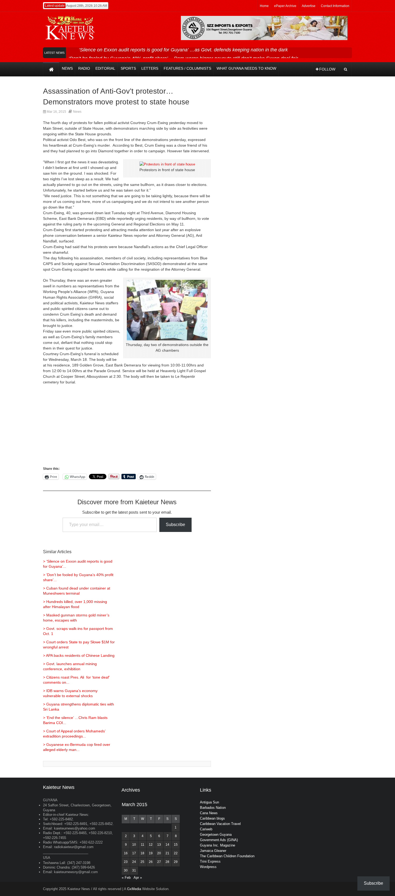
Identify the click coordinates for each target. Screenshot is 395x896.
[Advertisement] (127, 428)
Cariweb (206, 829)
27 (159, 862)
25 (142, 862)
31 (134, 870)
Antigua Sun (209, 802)
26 (151, 862)
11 (142, 844)
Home (264, 6)
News (77, 112)
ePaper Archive (285, 6)
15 (176, 844)
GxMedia (134, 889)
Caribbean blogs (212, 818)
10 (134, 844)
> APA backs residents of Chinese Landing (78, 655)
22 (176, 853)
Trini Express (210, 861)
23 (126, 862)
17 (134, 853)
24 (134, 862)
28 (167, 862)
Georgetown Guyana (216, 834)
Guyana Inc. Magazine (217, 845)
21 (167, 853)
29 (176, 862)
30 (126, 870)
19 (151, 853)
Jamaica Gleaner (213, 851)
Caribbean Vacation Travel (220, 824)
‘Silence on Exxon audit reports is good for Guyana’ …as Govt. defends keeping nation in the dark (183, 49)
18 (142, 853)
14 (167, 844)
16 (126, 853)
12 (151, 844)
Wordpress (208, 867)
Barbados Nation (213, 808)
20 (159, 853)
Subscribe (175, 524)
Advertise (308, 6)
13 (159, 844)
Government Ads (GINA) (219, 840)
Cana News (209, 813)
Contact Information (335, 6)
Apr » (138, 878)
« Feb (126, 878)
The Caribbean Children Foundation (227, 856)
